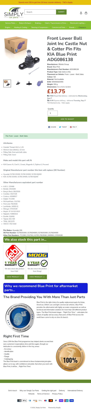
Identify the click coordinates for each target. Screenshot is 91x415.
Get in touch (12, 390)
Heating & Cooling (21, 27)
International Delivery (75, 390)
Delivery (62, 390)
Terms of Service (43, 394)
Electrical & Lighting (77, 23)
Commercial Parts (59, 27)
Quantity (51, 109)
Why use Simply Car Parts (29, 390)
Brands (72, 27)
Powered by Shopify (54, 407)
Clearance (82, 27)
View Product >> (14, 277)
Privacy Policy (57, 394)
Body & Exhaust (25, 23)
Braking (38, 23)
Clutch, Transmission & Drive (55, 23)
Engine (7, 27)
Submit (61, 12)
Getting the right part (49, 390)
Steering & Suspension (39, 27)
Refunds (31, 394)
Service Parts (10, 23)
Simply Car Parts (41, 407)
